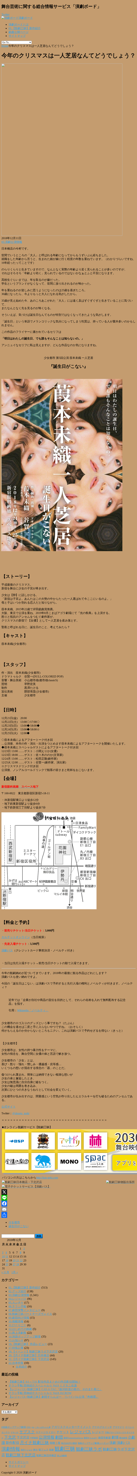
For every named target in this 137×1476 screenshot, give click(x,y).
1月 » (14, 1272)
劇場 (115, 1437)
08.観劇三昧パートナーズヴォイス (30, 1313)
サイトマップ (17, 35)
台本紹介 (21, 1366)
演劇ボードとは (19, 24)
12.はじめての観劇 (20, 1328)
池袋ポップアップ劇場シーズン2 (93, 1443)
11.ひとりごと (17, 1325)
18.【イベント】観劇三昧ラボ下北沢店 (33, 1351)
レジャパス (80, 1431)
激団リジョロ (26, 1450)
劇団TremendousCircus (73, 1438)
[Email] (68, 1209)
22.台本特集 (16, 1362)
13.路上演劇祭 (17, 1332)
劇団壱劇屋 (104, 1437)
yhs (32, 1427)
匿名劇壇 (123, 1438)
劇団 (59, 1437)
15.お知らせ (16, 1340)
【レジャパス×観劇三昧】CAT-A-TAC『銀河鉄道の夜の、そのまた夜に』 (55, 1389)
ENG (29, 1427)
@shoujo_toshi (20, 1113)
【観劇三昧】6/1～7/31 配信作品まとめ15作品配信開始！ (45, 1381)
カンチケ (5, 1432)
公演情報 (46, 1437)
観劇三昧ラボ (89, 1449)
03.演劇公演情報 (11, 241)
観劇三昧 (65, 1449)
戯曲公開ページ (19, 32)
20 (14, 1260)
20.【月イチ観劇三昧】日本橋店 (29, 1355)
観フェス (44, 1449)
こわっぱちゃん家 (43, 1427)
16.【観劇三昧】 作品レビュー (28, 1344)
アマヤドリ (118, 1427)
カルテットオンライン (15, 937)
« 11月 (5, 1272)
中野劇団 (34, 1438)
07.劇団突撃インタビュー (25, 1310)
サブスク (27, 1432)
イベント (129, 1427)
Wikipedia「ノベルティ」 (33, 1010)
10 (3, 1256)
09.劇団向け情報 (19, 1317)
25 (7, 1264)
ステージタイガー (46, 1432)
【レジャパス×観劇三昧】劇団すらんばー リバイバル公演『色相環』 (54, 1396)
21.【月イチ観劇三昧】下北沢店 (29, 1359)
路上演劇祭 (62, 1455)
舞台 (35, 1450)
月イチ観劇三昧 (34, 1442)
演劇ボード (26, 17)
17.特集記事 (16, 1347)
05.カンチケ (16, 1302)
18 (7, 1260)
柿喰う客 (55, 1443)
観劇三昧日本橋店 (46, 1455)
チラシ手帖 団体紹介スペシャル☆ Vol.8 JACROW (40, 1393)
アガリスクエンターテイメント (71, 1426)
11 (7, 1256)
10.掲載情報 (16, 1321)
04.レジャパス (17, 1298)
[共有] (68, 1215)
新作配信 (12, 1443)
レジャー (98, 1432)
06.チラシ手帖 (17, 1306)
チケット (62, 1432)
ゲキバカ (15, 1432)
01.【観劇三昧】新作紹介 (25, 28)
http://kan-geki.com (47, 1177)
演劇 (112, 1443)
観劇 (51, 1449)
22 (21, 1260)
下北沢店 (23, 1437)
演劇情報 (10, 1449)
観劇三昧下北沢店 (21, 1455)
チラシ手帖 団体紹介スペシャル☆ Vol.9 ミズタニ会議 (43, 1385)
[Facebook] (68, 1203)
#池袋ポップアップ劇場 (13, 1427)
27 (14, 1264)
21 (17, 1260)
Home (4, 45)
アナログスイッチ (102, 1427)
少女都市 (14, 1222)
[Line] (68, 1198)
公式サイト (8, 1106)
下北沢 (10, 1437)
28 (17, 1264)
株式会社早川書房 (69, 1443)
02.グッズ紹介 (17, 1291)
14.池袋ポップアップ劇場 (25, 1336)
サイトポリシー (19, 1462)
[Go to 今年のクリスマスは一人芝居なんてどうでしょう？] (61, 234)
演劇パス (7, 950)
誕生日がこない (19, 1226)
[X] (68, 1192)
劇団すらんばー (91, 1438)
